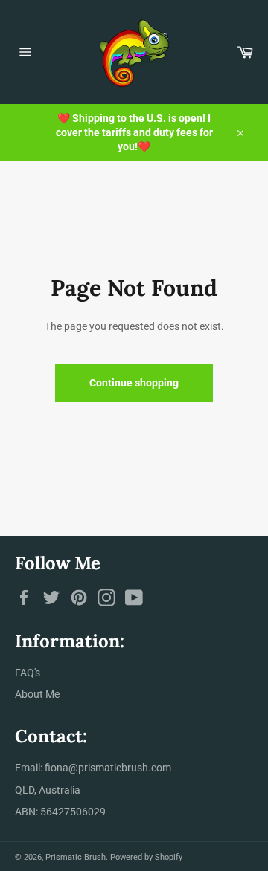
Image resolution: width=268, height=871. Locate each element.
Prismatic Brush (75, 857)
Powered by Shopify (146, 857)
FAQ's (27, 673)
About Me (37, 694)
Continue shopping (134, 383)
